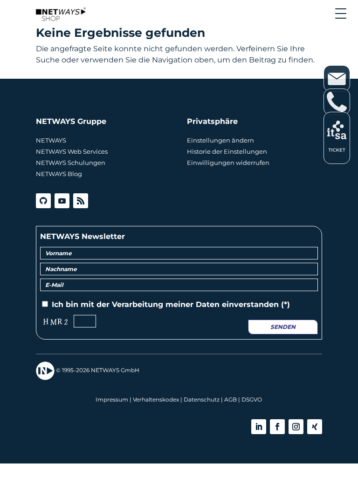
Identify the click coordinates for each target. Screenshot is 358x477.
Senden (283, 326)
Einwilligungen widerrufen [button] (228, 162)
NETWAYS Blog (59, 173)
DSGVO (251, 399)
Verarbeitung (137, 304)
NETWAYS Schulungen (70, 162)
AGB (230, 399)
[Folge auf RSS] (80, 200)
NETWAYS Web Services (72, 151)
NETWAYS (51, 140)
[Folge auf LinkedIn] (258, 426)
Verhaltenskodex (156, 399)
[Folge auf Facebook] (277, 426)
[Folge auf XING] (314, 426)
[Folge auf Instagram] (296, 426)
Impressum (112, 399)
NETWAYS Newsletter (82, 236)
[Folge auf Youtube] (62, 200)
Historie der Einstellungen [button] (227, 151)
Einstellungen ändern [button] (220, 140)
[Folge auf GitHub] (43, 200)
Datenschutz (202, 399)
